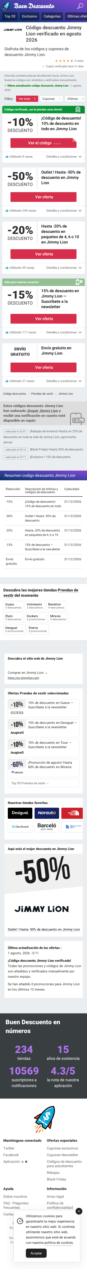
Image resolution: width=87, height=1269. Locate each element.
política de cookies (58, 1243)
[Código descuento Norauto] (47, 813)
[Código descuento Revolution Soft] (73, 826)
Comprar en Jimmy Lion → (28, 673)
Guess (13, 606)
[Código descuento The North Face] (73, 813)
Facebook (11, 1155)
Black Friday (56, 1179)
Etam (13, 617)
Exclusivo (29, 16)
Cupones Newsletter (62, 1155)
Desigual (14, 629)
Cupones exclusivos (62, 1148)
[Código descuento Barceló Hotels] (47, 826)
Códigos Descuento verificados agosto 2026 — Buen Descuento (30, 7)
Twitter (8, 1148)
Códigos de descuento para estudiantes (64, 1163)
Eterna (38, 629)
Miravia (58, 617)
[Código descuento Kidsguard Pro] (20, 826)
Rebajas (53, 1172)
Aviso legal (55, 1196)
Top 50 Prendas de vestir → (30, 783)
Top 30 (9, 16)
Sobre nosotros (15, 1196)
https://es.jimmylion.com (23, 678)
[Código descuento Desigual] (20, 813)
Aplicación (11, 1161)
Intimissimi (35, 606)
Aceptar (36, 1253)
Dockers (36, 617)
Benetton (56, 606)
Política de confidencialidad (60, 1205)
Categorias (52, 16)
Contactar (11, 1214)
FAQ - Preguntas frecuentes (16, 1205)
